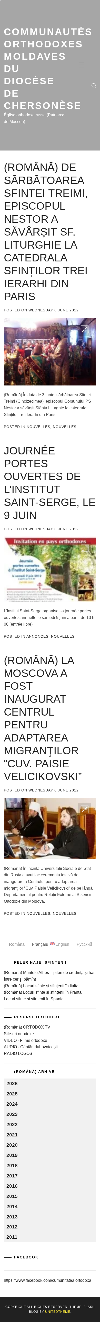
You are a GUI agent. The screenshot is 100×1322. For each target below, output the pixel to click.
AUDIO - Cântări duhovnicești (31, 1047)
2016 (12, 1186)
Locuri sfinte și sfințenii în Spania (34, 999)
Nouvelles (38, 427)
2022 (12, 1124)
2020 (12, 1145)
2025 (12, 1093)
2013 (12, 1216)
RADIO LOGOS (18, 1053)
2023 (12, 1114)
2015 (12, 1196)
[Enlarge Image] (84, 329)
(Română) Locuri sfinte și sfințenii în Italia (41, 986)
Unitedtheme (57, 1312)
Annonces (37, 636)
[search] (94, 85)
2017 (12, 1175)
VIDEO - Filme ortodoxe (25, 1040)
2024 (12, 1104)
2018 (12, 1165)
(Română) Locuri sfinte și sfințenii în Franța (43, 992)
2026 (12, 1083)
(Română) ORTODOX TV (27, 1027)
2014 (12, 1206)
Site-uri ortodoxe (19, 1034)
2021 (12, 1134)
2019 (12, 1155)
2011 (11, 1237)
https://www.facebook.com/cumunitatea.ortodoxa (47, 1280)
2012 (12, 1226)
